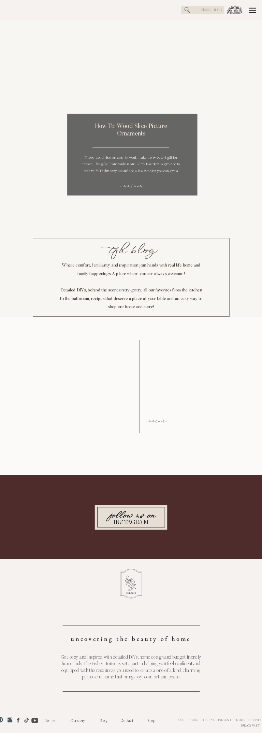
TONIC (256, 720)
